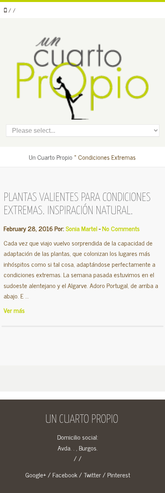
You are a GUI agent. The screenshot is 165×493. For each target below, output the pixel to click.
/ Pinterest (116, 474)
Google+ (35, 474)
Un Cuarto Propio (50, 157)
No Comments (121, 228)
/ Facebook (62, 474)
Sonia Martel (81, 228)
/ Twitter (90, 474)
